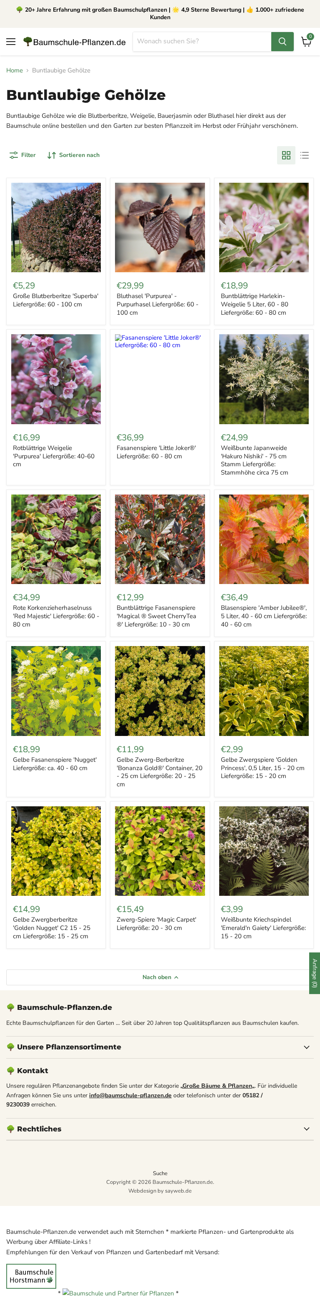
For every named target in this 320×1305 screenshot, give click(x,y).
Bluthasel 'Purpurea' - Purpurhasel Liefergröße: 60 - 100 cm (157, 304)
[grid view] (286, 155)
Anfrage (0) (315, 973)
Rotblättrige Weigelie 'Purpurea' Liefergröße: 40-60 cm (54, 456)
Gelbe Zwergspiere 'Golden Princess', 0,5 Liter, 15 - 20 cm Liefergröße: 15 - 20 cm (263, 768)
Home (14, 70)
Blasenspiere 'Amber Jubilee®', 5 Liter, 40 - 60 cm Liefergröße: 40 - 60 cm (264, 616)
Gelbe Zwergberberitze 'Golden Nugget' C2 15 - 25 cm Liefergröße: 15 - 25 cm (51, 927)
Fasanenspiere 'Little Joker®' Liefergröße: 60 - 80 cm (156, 452)
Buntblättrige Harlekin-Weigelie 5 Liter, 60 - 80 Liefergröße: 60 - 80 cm (254, 304)
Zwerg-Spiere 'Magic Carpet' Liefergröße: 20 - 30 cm (156, 923)
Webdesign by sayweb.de (160, 1191)
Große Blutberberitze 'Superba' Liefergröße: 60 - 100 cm (55, 300)
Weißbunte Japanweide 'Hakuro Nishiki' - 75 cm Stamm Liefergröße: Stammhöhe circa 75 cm (254, 460)
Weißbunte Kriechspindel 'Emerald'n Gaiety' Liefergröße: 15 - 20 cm (263, 927)
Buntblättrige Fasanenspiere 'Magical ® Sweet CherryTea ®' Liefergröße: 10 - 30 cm (156, 616)
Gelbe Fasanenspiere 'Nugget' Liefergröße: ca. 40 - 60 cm (55, 764)
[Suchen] (282, 41)
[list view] (304, 155)
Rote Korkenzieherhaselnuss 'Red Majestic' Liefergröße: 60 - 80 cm (56, 616)
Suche (160, 1173)
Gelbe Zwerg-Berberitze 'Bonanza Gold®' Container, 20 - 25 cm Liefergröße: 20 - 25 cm (159, 772)
